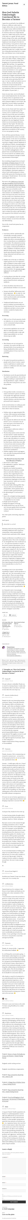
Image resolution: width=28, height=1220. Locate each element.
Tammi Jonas (14, 660)
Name (4, 1176)
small (21, 663)
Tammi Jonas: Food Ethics (10, 4)
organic (10, 663)
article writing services (14, 1063)
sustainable (11, 661)
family (17, 661)
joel (5, 663)
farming (20, 660)
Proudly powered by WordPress (9, 1218)
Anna (6, 1106)
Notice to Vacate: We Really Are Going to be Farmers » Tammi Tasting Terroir (13, 1056)
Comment (5, 1157)
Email (4, 1182)
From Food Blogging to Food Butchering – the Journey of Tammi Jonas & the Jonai (13, 1099)
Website (4, 1188)
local (3, 661)
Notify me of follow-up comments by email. (12, 1196)
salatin (18, 663)
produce (6, 661)
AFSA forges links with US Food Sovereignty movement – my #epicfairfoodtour (7, 624)
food (24, 660)
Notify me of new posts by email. (9, 1199)
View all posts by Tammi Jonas (13, 655)
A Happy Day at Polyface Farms (5, 633)
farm (20, 661)
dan (6, 999)
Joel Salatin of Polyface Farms (10, 163)
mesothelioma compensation (16, 1069)
